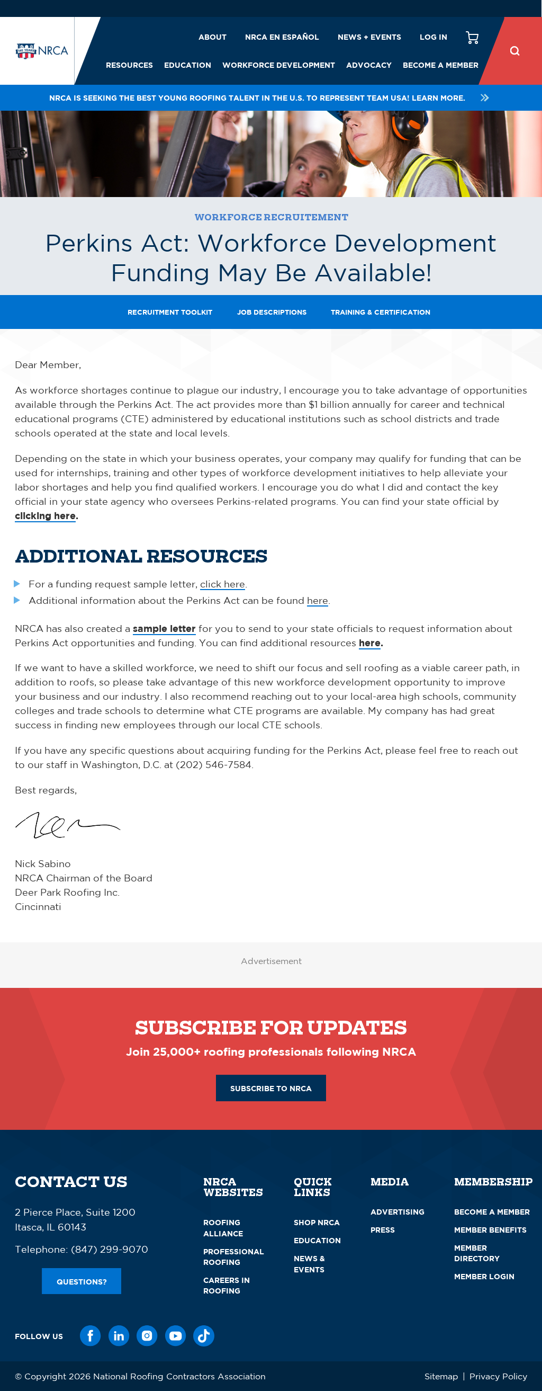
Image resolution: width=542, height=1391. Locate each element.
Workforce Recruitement (271, 217)
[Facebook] (90, 1336)
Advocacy (369, 64)
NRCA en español (282, 36)
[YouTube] (175, 1336)
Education (187, 64)
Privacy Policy (498, 1376)
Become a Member (440, 64)
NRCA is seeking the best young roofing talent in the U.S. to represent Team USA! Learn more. (257, 97)
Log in (433, 36)
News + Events (369, 36)
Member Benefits (490, 1229)
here (317, 600)
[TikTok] (203, 1336)
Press (383, 1229)
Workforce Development (278, 64)
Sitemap (441, 1376)
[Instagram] (147, 1336)
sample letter (164, 628)
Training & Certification (380, 312)
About (212, 36)
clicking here (45, 515)
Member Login (484, 1276)
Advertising (397, 1211)
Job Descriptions (271, 312)
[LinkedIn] (119, 1336)
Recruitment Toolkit (170, 312)
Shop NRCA (317, 1222)
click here (222, 583)
